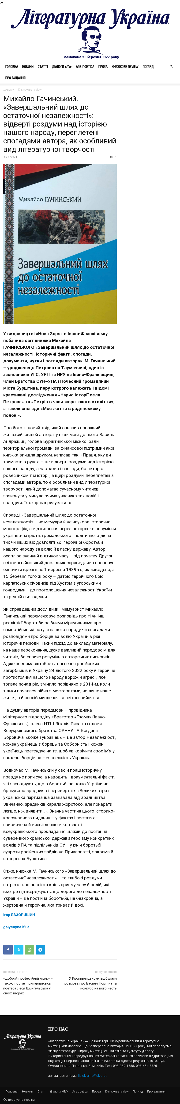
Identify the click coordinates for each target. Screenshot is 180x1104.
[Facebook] (8, 949)
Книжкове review (125, 67)
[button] (171, 67)
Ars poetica (85, 67)
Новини (28, 67)
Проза (103, 67)
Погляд (148, 67)
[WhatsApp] (29, 949)
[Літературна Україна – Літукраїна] (90, 33)
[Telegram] (40, 949)
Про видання (15, 78)
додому (8, 90)
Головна (11, 67)
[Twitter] (18, 949)
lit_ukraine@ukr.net (92, 1075)
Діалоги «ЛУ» (62, 67)
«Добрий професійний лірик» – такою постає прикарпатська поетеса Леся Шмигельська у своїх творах (28, 985)
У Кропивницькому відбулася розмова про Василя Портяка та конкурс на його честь (90, 983)
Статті (43, 67)
